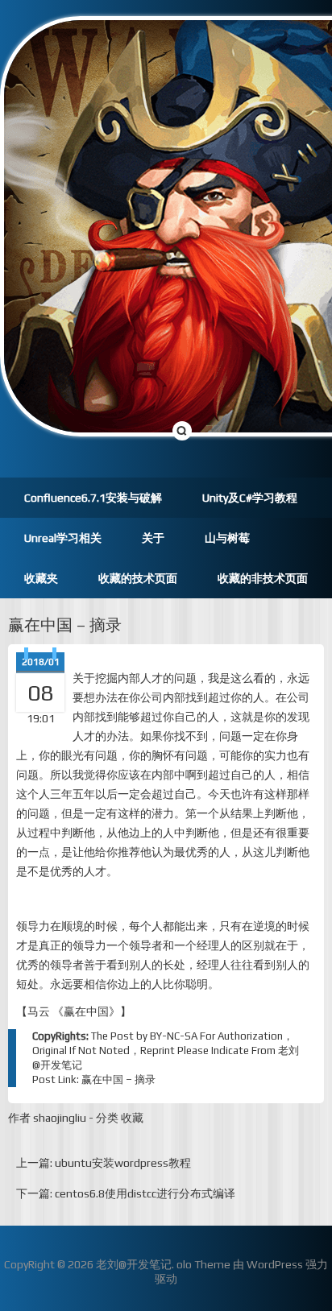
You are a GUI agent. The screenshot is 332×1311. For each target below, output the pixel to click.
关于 (153, 537)
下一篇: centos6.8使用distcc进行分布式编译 (125, 1193)
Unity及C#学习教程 (249, 497)
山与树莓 (227, 537)
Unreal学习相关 (63, 537)
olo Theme (203, 1264)
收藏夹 (41, 578)
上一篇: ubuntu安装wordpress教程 (103, 1162)
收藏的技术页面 (137, 578)
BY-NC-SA (173, 1036)
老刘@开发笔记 (134, 1264)
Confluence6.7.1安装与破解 (93, 497)
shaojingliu (59, 1117)
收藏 (132, 1117)
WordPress (275, 1264)
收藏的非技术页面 (263, 578)
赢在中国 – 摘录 (65, 624)
